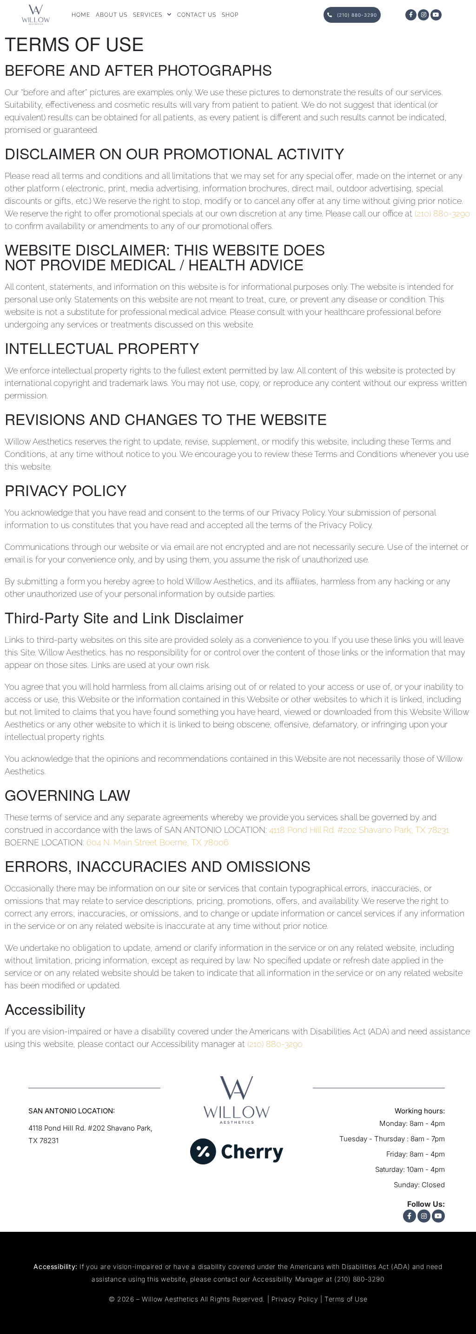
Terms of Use (345, 1299)
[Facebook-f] (410, 14)
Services (147, 15)
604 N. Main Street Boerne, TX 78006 (157, 842)
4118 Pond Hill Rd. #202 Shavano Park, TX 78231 (359, 830)
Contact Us (196, 15)
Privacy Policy (294, 1299)
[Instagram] (423, 14)
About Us (111, 15)
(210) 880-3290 (442, 213)
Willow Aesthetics (170, 1299)
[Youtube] (436, 14)
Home (81, 15)
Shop (230, 15)
